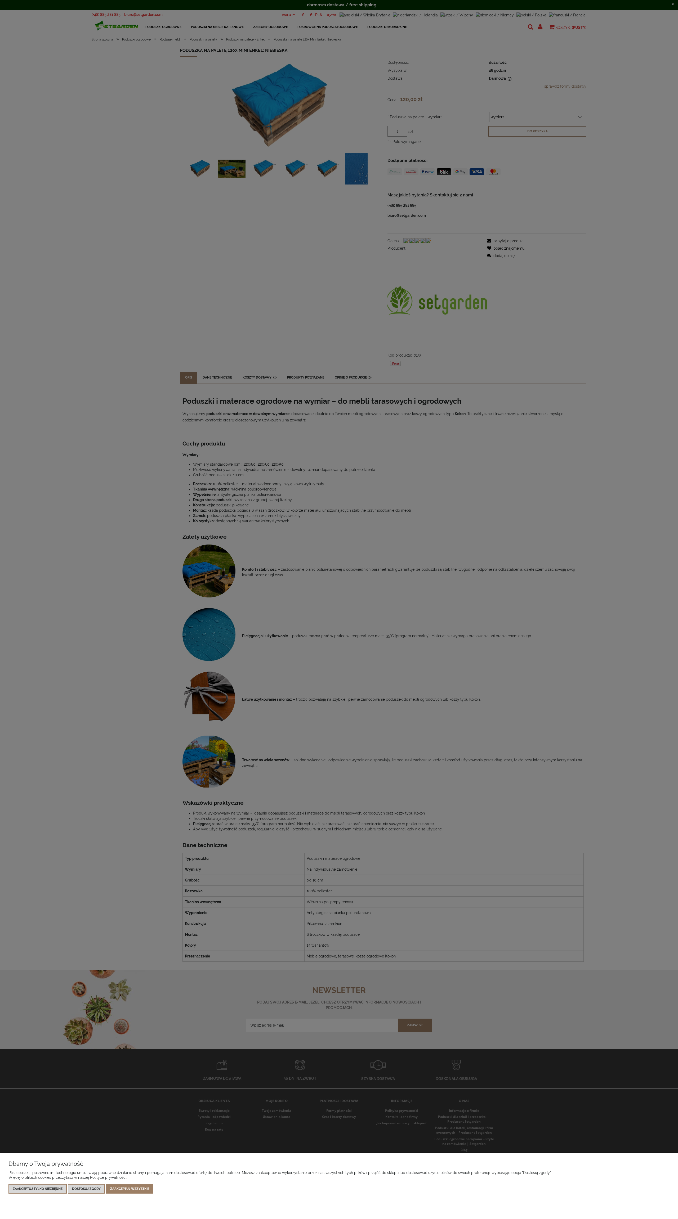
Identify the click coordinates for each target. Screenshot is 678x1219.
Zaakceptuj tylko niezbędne (38, 1189)
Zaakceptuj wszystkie (129, 1189)
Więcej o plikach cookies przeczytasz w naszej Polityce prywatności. (67, 1177)
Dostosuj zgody (86, 1189)
